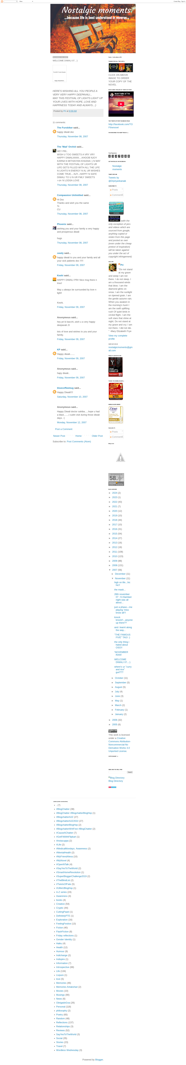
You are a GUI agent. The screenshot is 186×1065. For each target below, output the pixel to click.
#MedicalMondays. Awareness (71, 848)
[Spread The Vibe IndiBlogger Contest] (115, 376)
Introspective (62, 967)
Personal (60, 1006)
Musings (60, 995)
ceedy (60, 253)
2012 (115, 547)
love (58, 979)
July (117, 691)
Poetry (59, 1014)
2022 (115, 502)
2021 (115, 506)
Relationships (63, 1026)
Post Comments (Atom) (79, 441)
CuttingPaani (62, 911)
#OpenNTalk (62, 864)
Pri (122, 265)
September (121, 682)
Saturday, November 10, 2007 (72, 396)
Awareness (62, 896)
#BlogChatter (63, 809)
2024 (115, 493)
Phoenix (61, 224)
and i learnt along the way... (123, 628)
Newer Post (59, 436)
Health (59, 947)
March (118, 705)
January (119, 714)
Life (58, 971)
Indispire (60, 959)
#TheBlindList (63, 880)
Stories (59, 1042)
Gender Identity (64, 939)
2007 (115, 570)
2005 (115, 724)
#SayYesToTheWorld (67, 868)
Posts (114, 189)
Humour (60, 951)
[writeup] (116, 214)
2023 (115, 497)
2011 (115, 551)
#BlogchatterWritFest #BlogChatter (74, 828)
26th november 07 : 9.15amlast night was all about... (123, 598)
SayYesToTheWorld (66, 1034)
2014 (115, 538)
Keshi (60, 275)
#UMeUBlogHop (64, 888)
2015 (115, 533)
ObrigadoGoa (63, 1002)
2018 (115, 520)
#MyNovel (61, 860)
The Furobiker (65, 127)
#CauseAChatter (64, 832)
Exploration (62, 919)
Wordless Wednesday (67, 1050)
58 (112, 478)
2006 (115, 720)
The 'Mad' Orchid (66, 146)
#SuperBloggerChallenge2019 (71, 876)
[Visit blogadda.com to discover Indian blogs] (112, 787)
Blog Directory (115, 781)
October (119, 678)
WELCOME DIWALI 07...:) (122, 660)
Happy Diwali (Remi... (60, 80)
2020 (115, 511)
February (120, 709)
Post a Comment (63, 429)
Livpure (60, 975)
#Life (58, 844)
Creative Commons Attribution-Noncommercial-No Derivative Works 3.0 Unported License (119, 744)
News (59, 998)
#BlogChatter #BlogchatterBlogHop (74, 813)
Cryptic (59, 908)
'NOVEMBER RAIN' (121, 653)
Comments (117, 195)
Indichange (61, 955)
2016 (115, 529)
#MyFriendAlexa (64, 856)
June (118, 696)
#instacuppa (62, 840)
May (117, 700)
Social (59, 1038)
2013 (115, 542)
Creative (60, 904)
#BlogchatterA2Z (64, 817)
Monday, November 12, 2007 (72, 422)
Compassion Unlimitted (70, 195)
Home (78, 436)
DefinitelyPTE (63, 915)
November (120, 578)
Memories (61, 983)
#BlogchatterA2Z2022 (67, 821)
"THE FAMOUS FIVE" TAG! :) (122, 636)
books (59, 900)
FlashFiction (62, 931)
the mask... (120, 589)
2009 (115, 561)
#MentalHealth (63, 852)
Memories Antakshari (67, 987)
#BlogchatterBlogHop (67, 825)
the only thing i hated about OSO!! (121, 645)
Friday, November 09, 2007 (71, 265)
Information (62, 963)
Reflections (62, 1022)
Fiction (59, 927)
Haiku (59, 943)
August (119, 687)
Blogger (99, 1059)
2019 (115, 515)
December (120, 574)
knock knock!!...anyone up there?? (123, 620)
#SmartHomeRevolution (68, 872)
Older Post (97, 436)
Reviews (60, 1030)
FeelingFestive (63, 923)
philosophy (61, 1010)
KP (58, 349)
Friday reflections (65, 935)
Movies (59, 991)
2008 (115, 565)
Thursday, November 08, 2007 (72, 136)
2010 (115, 556)
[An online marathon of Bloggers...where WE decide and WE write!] (120, 468)
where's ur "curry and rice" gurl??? (123, 669)
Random (60, 1018)
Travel (59, 1046)
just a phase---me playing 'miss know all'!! (123, 610)
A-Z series (61, 892)
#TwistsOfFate (63, 884)
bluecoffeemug (65, 388)
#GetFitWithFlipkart (66, 836)
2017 (115, 524)
